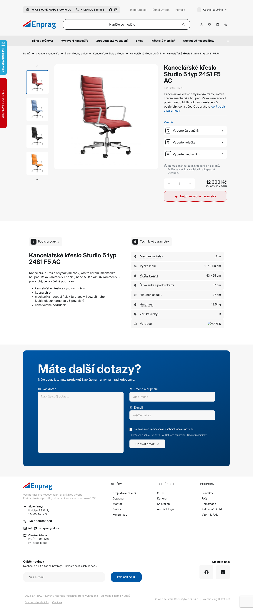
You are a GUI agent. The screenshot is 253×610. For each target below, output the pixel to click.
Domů (26, 53)
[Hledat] (184, 24)
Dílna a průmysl (42, 40)
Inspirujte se (138, 9)
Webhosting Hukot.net (216, 599)
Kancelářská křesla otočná (145, 53)
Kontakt (180, 9)
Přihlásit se (125, 577)
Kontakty (207, 493)
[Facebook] (110, 9)
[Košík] (226, 24)
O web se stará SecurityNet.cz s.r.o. (177, 599)
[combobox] (196, 130)
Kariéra (162, 498)
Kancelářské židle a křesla (108, 53)
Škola (139, 40)
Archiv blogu (165, 509)
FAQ (204, 498)
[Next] (37, 179)
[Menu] (228, 41)
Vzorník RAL (210, 514)
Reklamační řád (212, 509)
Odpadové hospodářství (199, 40)
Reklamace (209, 504)
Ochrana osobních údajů (115, 595)
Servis (117, 509)
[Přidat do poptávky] (218, 24)
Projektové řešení (124, 493)
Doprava (118, 498)
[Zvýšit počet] (189, 183)
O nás (160, 493)
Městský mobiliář (163, 40)
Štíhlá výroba (160, 9)
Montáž (117, 504)
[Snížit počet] (169, 183)
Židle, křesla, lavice (76, 53)
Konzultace (120, 514)
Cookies (57, 602)
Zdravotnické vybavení (112, 40)
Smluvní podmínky (197, 435)
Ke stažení (164, 504)
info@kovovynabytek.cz (43, 528)
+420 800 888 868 (40, 521)
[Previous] (37, 66)
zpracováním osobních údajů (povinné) (172, 428)
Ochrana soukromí (175, 435)
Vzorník (168, 122)
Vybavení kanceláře (74, 40)
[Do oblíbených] (209, 24)
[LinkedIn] (116, 9)
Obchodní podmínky (37, 602)
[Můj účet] (201, 24)
